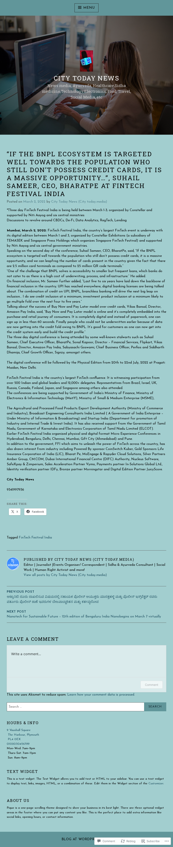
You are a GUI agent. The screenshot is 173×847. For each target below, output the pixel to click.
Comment (151, 684)
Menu (89, 8)
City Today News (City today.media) (79, 201)
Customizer (156, 783)
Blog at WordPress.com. (87, 839)
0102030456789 (18, 744)
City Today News (86, 78)
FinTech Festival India (35, 537)
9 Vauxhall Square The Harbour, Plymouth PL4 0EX (23, 735)
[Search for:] (86, 706)
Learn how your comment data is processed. (101, 694)
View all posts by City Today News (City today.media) (65, 575)
